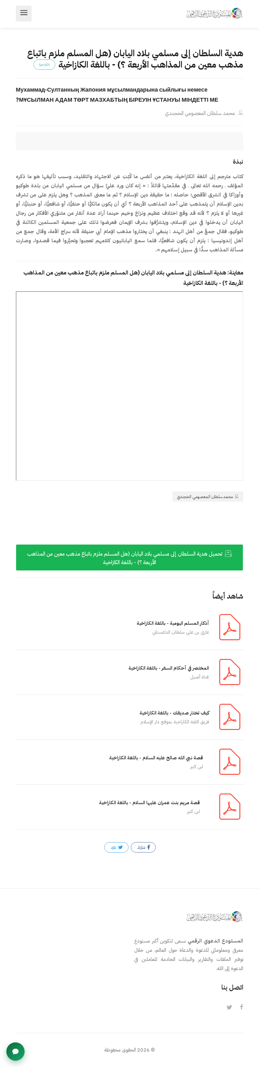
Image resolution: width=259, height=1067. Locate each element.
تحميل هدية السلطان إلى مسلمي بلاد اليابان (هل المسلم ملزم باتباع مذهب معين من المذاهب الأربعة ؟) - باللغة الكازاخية (125, 558)
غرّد (114, 847)
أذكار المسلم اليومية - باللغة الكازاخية (173, 623)
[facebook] (241, 1007)
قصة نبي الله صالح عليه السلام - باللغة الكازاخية (156, 757)
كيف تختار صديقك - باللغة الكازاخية (174, 712)
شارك (141, 847)
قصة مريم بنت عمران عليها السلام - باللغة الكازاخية (149, 802)
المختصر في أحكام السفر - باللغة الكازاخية (169, 668)
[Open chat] (15, 1051)
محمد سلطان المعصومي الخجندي (200, 113)
